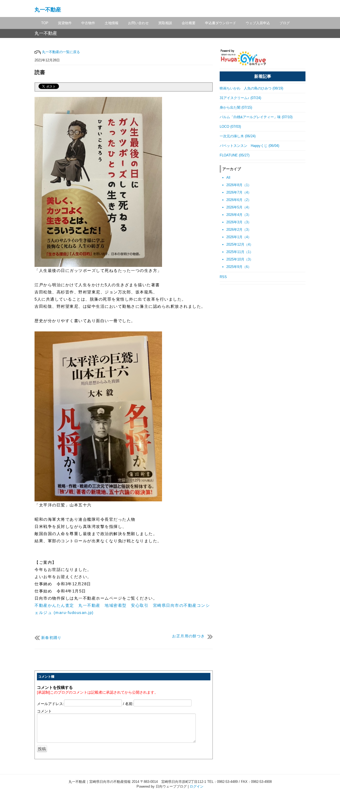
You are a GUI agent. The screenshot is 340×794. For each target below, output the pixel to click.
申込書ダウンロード (220, 23)
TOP (44, 23)
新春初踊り (51, 638)
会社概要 (189, 23)
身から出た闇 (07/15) (236, 107)
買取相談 (165, 23)
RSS (223, 277)
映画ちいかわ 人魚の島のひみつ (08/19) (251, 88)
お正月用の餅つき (188, 636)
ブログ (284, 23)
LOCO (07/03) (230, 127)
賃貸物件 (65, 23)
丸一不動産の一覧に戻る (60, 52)
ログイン (196, 786)
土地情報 (111, 23)
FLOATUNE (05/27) (234, 155)
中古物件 (88, 23)
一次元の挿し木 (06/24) (238, 136)
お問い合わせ (138, 23)
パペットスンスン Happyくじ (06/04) (249, 146)
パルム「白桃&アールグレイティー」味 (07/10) (256, 117)
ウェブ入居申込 (258, 23)
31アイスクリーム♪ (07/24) (240, 98)
